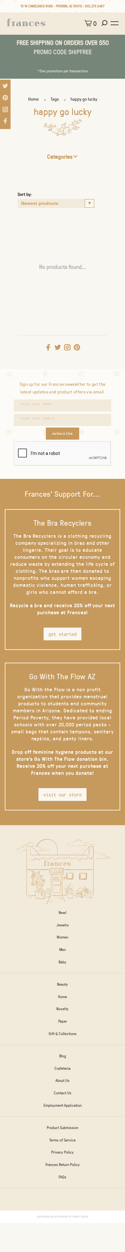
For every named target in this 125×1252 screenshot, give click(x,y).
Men (62, 949)
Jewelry (62, 924)
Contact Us (62, 1092)
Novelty (62, 1008)
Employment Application (63, 1105)
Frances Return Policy (63, 1164)
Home (33, 99)
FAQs (62, 1176)
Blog (62, 1055)
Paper (62, 1021)
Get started (62, 634)
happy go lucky (84, 99)
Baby (62, 961)
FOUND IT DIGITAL (80, 1216)
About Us (62, 1080)
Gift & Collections (63, 1033)
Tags (55, 99)
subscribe (62, 433)
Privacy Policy (62, 1152)
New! (62, 912)
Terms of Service (62, 1139)
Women (62, 936)
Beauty (62, 984)
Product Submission (62, 1127)
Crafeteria (62, 1068)
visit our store (62, 794)
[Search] (105, 23)
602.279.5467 (94, 6)
